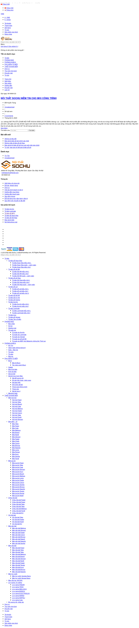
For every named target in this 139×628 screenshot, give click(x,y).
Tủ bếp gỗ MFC (10, 213)
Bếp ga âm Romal (18, 493)
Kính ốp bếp (12, 371)
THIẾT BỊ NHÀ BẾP (11, 395)
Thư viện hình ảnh (11, 606)
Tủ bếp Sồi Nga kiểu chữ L (21, 280)
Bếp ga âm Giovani (18, 469)
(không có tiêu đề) (11, 139)
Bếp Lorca (15, 450)
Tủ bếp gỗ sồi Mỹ (14, 269)
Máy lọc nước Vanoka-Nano (21, 576)
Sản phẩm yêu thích (11, 32)
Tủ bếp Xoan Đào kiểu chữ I (21, 267)
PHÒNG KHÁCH (10, 343)
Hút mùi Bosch (17, 404)
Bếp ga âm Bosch (18, 474)
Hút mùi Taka (16, 415)
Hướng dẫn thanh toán (12, 194)
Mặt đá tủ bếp (12, 393)
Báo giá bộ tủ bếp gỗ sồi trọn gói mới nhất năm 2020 (22, 145)
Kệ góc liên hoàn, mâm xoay (21, 380)
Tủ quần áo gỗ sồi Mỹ (19, 339)
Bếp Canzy (16, 443)
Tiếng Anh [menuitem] (9, 10)
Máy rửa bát (12, 545)
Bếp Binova (16, 445)
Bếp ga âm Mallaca (18, 476)
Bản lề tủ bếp (12, 369)
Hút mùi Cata (16, 406)
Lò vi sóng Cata (17, 600)
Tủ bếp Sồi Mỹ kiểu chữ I (20, 274)
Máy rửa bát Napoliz (19, 572)
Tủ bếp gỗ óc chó (14, 298)
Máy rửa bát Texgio (18, 565)
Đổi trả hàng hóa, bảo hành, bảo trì (16, 198)
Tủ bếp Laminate (10, 211)
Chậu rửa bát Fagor (18, 502)
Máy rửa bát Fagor (18, 548)
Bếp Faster (15, 439)
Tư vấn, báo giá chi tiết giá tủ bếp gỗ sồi (18, 147)
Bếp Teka (15, 424)
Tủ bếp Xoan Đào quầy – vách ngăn (24, 265)
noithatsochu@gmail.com (10, 173)
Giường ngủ (12, 328)
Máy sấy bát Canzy (18, 535)
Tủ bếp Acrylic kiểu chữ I (20, 306)
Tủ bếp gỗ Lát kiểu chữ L (20, 289)
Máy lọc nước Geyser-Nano (21, 578)
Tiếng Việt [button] (6, 4)
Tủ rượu (11, 352)
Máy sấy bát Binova (18, 537)
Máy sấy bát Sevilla (18, 543)
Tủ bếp (7, 258)
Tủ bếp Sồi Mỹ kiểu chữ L (20, 271)
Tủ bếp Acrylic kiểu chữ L (20, 304)
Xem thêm (4, 128)
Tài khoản (8, 23)
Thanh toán (8, 25)
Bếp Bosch (15, 432)
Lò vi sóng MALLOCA (19, 589)
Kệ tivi (10, 326)
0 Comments (9, 116)
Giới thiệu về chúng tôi (12, 183)
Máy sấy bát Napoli (18, 539)
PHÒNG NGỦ (9, 321)
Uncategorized (9, 107)
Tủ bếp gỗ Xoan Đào (11, 215)
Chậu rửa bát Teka (18, 504)
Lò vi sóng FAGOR (18, 585)
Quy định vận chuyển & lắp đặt (15, 201)
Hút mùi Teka (16, 402)
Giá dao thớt (16, 382)
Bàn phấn (11, 324)
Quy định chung (10, 196)
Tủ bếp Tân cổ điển (14, 319)
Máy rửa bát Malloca (19, 554)
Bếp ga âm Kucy (17, 472)
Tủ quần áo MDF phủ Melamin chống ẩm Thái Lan (29, 341)
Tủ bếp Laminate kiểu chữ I (21, 313)
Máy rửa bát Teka (18, 550)
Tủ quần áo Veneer (18, 337)
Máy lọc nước (12, 574)
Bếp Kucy (15, 454)
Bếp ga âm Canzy (18, 482)
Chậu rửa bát (12, 498)
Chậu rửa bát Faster (18, 500)
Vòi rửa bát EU (17, 524)
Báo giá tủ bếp (9, 220)
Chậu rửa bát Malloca (19, 509)
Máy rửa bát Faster (18, 563)
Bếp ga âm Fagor (18, 463)
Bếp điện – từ (12, 421)
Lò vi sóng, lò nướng (15, 582)
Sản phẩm (8, 83)
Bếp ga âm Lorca (18, 478)
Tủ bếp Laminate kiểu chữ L (21, 311)
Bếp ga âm (12, 461)
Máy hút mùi (12, 398)
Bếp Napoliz (16, 448)
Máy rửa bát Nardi (18, 561)
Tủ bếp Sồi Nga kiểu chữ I (21, 282)
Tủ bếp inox (12, 315)
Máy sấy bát (12, 526)
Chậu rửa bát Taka (18, 506)
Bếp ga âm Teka (17, 465)
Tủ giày (10, 354)
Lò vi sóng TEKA (17, 587)
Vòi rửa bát (12, 515)
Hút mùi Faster (17, 411)
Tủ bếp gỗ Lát (12, 287)
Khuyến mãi (9, 88)
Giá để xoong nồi (18, 378)
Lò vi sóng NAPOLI (18, 598)
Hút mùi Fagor (17, 400)
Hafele (10, 367)
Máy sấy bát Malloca (19, 528)
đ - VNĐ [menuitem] (7, 17)
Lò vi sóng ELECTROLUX (21, 593)
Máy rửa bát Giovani (19, 559)
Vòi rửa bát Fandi (18, 522)
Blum (10, 361)
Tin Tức (7, 156)
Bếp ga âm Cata (17, 467)
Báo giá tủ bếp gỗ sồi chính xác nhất (17, 141)
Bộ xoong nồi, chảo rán (16, 602)
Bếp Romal (16, 452)
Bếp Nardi (15, 435)
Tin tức (7, 30)
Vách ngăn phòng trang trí (17, 348)
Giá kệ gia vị (16, 391)
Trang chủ (8, 79)
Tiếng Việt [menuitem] (9, 8)
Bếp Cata (15, 428)
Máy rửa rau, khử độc (15, 580)
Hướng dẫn (8, 85)
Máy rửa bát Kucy (18, 567)
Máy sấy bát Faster (18, 532)
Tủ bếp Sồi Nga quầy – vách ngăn (23, 284)
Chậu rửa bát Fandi (18, 511)
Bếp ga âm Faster (18, 480)
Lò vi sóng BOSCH (18, 591)
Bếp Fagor (15, 426)
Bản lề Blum (16, 363)
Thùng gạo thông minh (19, 387)
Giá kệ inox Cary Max (15, 376)
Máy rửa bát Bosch (18, 556)
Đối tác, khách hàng (11, 185)
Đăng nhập (8, 34)
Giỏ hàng (8, 28)
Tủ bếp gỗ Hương (14, 300)
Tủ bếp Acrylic (9, 209)
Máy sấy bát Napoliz (19, 541)
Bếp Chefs (15, 441)
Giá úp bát (11, 374)
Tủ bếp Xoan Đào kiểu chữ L (21, 263)
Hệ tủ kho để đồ (17, 385)
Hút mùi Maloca (17, 408)
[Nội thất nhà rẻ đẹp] (6, 40)
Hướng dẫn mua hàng (12, 192)
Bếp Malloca (16, 430)
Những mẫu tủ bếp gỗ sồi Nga (15, 143)
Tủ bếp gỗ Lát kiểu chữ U (20, 293)
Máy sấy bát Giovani (19, 530)
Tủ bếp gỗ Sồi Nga (11, 218)
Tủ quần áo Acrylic (18, 332)
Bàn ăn (10, 356)
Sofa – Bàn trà (13, 350)
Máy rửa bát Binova (18, 569)
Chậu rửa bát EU (17, 513)
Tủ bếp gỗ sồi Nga (14, 278)
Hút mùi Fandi (16, 417)
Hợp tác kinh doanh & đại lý (14, 190)
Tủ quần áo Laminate (19, 334)
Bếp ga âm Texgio (18, 491)
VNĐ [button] (2, 14)
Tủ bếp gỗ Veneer (14, 317)
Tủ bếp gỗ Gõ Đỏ (14, 295)
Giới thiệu (8, 81)
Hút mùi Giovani (17, 419)
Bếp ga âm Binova (18, 487)
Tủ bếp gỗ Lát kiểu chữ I (20, 291)
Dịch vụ (7, 188)
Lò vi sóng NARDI (18, 596)
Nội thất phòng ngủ (11, 222)
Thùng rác (15, 389)
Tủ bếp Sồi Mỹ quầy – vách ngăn (23, 276)
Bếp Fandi (15, 458)
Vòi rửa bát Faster (18, 519)
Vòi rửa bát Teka (17, 517)
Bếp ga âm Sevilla (18, 485)
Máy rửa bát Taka (18, 552)
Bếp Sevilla (16, 456)
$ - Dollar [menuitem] (8, 20)
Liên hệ (7, 90)
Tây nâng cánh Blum (19, 365)
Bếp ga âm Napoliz (18, 489)
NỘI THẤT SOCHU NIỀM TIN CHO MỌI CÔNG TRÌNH (29, 98)
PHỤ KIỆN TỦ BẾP (11, 358)
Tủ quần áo (12, 330)
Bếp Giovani (16, 437)
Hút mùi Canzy (17, 413)
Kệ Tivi (10, 345)
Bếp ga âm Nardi (17, 495)
